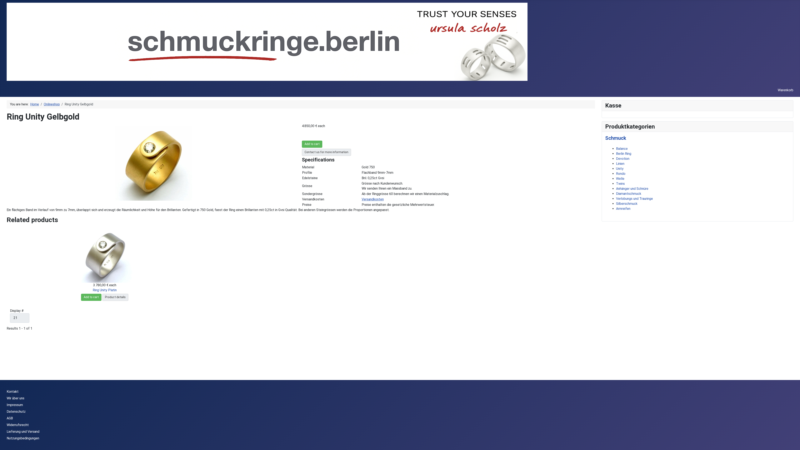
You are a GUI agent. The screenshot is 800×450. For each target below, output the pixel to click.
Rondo (620, 174)
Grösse (307, 186)
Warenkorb (785, 90)
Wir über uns (15, 398)
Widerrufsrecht (18, 425)
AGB (10, 418)
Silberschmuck (627, 204)
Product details (115, 297)
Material (308, 167)
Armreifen (623, 209)
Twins (620, 184)
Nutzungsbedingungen (23, 438)
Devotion (622, 159)
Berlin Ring (623, 154)
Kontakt (13, 392)
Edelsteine (310, 178)
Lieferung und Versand (23, 432)
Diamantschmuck (628, 194)
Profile (307, 173)
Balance (622, 149)
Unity (620, 169)
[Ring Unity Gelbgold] (153, 163)
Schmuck (615, 138)
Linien (620, 164)
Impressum (15, 405)
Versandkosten (313, 199)
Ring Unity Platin (105, 290)
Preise (306, 205)
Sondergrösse (312, 194)
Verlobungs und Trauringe (634, 199)
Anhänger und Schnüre (632, 189)
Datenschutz (16, 412)
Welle (620, 179)
